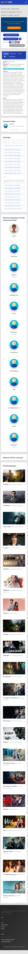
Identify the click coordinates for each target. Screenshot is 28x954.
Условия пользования (6, 941)
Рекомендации (12, 56)
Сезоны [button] (19, 53)
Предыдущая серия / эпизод (11, 34)
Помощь (3, 928)
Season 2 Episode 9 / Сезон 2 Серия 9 (12, 205)
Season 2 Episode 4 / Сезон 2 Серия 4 (12, 191)
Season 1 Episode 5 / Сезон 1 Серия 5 (12, 158)
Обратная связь (4, 924)
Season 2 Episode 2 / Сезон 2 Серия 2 (12, 185)
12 (5, 56)
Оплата (2, 934)
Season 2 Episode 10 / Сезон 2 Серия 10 (12, 208)
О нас (2, 922)
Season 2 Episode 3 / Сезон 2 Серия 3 (12, 188)
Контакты (3, 926)
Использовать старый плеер (17, 45)
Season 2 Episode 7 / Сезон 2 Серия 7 (12, 199)
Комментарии (13, 53)
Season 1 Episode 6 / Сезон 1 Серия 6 (12, 161)
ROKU (2, 917)
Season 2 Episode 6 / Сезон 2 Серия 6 (12, 196)
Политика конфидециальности (8, 939)
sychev (11, 124)
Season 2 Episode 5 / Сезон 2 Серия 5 (12, 194)
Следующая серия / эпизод (11, 38)
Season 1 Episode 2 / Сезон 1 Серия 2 (12, 149)
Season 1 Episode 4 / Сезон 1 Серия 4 (12, 155)
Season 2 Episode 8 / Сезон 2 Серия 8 (12, 202)
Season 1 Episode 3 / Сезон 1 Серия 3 (12, 152)
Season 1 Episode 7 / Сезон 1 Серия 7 (12, 164)
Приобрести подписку (14, 27)
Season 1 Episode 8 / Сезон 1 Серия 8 (12, 167)
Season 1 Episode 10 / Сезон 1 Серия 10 (12, 173)
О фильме (6, 53)
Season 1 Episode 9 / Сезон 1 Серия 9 (12, 170)
